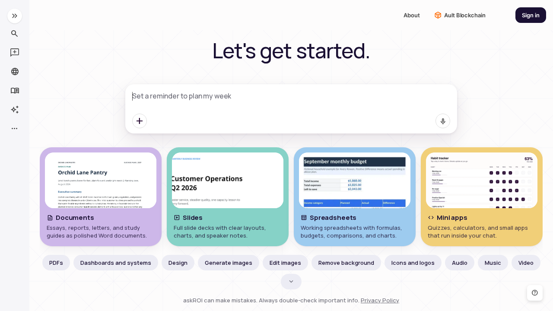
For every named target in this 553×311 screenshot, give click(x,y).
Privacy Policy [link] (380, 300)
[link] (530, 15)
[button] (14, 16)
